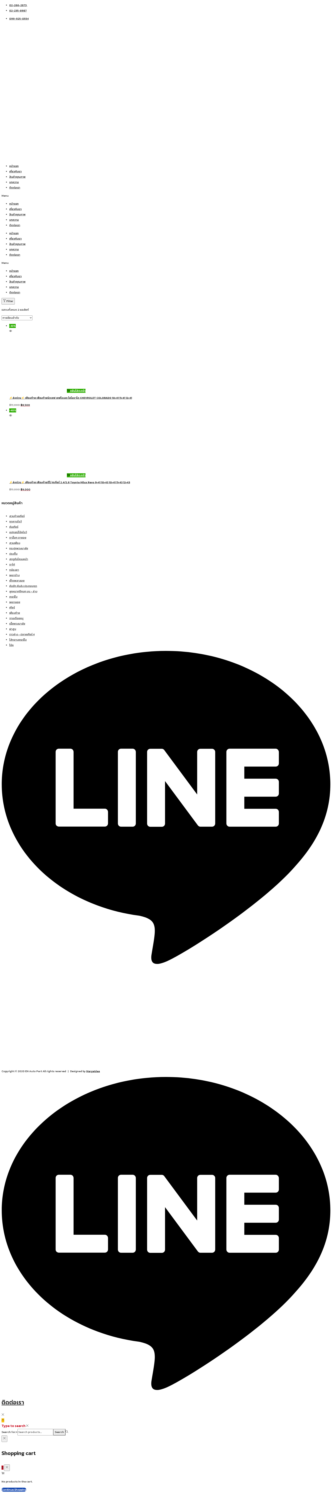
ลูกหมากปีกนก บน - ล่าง (23, 591)
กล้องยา (14, 570)
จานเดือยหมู (16, 618)
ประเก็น (13, 554)
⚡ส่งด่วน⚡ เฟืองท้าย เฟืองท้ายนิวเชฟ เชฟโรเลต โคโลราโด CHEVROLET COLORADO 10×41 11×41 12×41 (70, 398)
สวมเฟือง (14, 543)
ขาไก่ (12, 565)
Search (59, 1432)
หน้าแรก (14, 166)
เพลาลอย (14, 602)
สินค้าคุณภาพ (17, 177)
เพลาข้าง (14, 575)
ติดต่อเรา (14, 188)
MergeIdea (93, 1071)
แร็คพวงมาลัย (17, 624)
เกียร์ (12, 608)
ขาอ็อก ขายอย (17, 538)
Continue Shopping (14, 1490)
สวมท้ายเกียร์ (17, 516)
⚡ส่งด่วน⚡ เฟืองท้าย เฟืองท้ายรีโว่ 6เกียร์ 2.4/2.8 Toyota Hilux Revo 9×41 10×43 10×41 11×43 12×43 (69, 482)
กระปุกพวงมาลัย (18, 548)
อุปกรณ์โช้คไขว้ (18, 532)
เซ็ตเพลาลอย (17, 581)
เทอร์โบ (13, 597)
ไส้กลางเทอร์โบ (18, 640)
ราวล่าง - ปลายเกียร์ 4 (22, 634)
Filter (9, 301)
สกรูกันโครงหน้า (18, 559)
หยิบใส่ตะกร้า (77, 391)
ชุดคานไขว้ (15, 522)
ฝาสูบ (12, 629)
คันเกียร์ (13, 527)
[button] (166, 196)
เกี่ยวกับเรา (15, 172)
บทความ (14, 182)
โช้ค (11, 645)
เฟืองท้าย (14, 613)
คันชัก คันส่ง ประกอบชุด (23, 586)
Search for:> (9, 1432)
